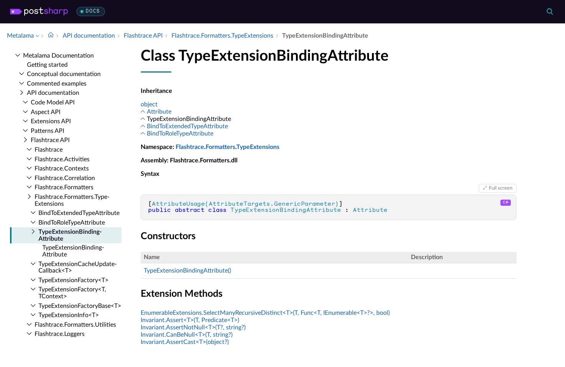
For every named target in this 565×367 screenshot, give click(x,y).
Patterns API (47, 131)
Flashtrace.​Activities (62, 159)
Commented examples (56, 84)
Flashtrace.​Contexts (62, 168)
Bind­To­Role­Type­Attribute (71, 223)
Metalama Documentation (58, 56)
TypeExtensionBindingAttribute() (187, 271)
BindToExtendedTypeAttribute (187, 126)
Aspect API (45, 112)
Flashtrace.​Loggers (60, 334)
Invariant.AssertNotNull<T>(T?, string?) (193, 327)
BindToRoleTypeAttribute (180, 134)
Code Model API (53, 102)
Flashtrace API (50, 140)
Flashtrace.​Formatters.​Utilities (75, 325)
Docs (93, 11)
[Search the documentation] (549, 11)
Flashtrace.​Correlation (65, 178)
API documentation (53, 93)
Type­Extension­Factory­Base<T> (79, 306)
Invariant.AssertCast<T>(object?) (185, 342)
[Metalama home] (39, 11)
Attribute (159, 112)
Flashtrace (49, 150)
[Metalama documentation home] (51, 36)
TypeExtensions (257, 147)
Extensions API (51, 121)
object (149, 104)
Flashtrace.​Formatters (64, 187)
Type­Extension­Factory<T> (73, 280)
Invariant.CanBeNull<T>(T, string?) (187, 335)
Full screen (500, 188)
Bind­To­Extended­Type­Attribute (79, 213)
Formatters (220, 147)
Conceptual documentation (64, 74)
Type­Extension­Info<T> (68, 315)
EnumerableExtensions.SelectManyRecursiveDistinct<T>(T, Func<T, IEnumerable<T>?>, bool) (265, 313)
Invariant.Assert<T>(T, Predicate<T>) (190, 320)
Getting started (47, 65)
